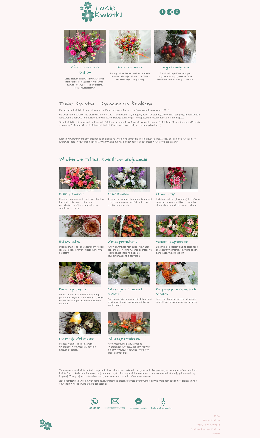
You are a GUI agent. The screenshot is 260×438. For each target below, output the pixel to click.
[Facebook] (162, 12)
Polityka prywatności (208, 424)
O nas (217, 416)
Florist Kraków (211, 420)
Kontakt (216, 433)
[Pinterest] (177, 12)
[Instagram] (170, 12)
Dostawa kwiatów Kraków (205, 429)
